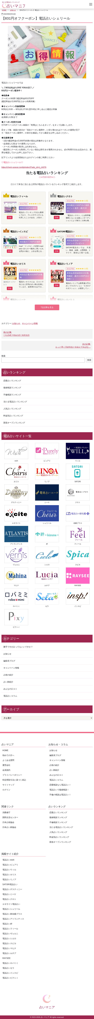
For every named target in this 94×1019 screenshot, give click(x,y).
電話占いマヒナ (9, 948)
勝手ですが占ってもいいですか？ (18, 647)
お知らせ (13, 10)
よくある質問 (8, 760)
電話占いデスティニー (12, 889)
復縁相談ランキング (12, 388)
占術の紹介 (8, 675)
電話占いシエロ (9, 938)
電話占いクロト (65, 196)
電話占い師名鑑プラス (12, 914)
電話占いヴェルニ (10, 934)
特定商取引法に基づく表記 (14, 780)
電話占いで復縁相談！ (59, 790)
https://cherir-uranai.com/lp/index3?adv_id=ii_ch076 (23, 167)
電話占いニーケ (18, 299)
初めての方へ (8, 755)
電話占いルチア (9, 953)
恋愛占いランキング (12, 381)
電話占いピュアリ (10, 865)
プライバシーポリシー (12, 775)
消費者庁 (6, 812)
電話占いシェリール (11, 909)
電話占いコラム (10, 696)
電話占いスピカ (9, 943)
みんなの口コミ (10, 689)
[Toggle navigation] (90, 4)
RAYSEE (6, 958)
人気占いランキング (12, 409)
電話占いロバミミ (66, 299)
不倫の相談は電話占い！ (60, 795)
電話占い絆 (7, 924)
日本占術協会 (8, 822)
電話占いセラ (8, 968)
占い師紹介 (8, 682)
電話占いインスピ (19, 231)
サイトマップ (8, 785)
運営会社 (6, 765)
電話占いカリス (18, 263)
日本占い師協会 (9, 827)
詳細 (9, 217)
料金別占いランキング (13, 416)
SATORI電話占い (65, 231)
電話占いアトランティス (13, 919)
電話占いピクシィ (10, 978)
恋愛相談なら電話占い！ (60, 785)
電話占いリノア (65, 263)
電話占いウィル (9, 870)
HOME (4, 10)
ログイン (6, 790)
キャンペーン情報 (30, 323)
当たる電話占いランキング (15, 402)
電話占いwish (8, 860)
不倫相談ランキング (12, 395)
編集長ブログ (9, 661)
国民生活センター (10, 817)
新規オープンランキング (14, 423)
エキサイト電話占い (11, 904)
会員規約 (6, 770)
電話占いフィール (19, 196)
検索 (3, 356)
